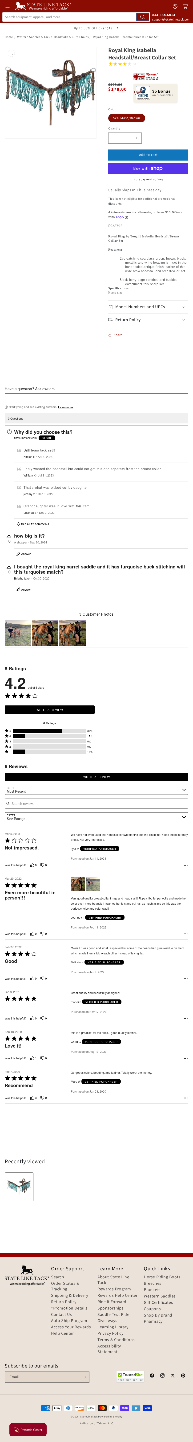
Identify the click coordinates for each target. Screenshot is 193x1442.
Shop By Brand (158, 1315)
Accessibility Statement (109, 1349)
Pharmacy (153, 1321)
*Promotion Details (69, 1308)
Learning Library (113, 1327)
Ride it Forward (111, 1302)
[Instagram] (162, 1376)
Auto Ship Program (69, 1321)
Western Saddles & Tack (33, 37)
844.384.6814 (163, 14)
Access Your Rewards (71, 1327)
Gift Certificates (158, 1302)
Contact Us (61, 1315)
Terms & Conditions (116, 1340)
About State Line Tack (113, 1280)
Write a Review (49, 710)
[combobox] (76, 17)
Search (57, 1277)
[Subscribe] (84, 1377)
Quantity (114, 128)
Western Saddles (160, 1296)
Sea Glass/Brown (126, 118)
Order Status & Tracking (65, 1286)
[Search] (142, 17)
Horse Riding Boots (162, 1277)
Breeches (152, 1283)
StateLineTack (89, 1416)
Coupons (152, 1309)
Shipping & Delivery (69, 1295)
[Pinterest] (183, 1376)
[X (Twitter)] (173, 1376)
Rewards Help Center (117, 1295)
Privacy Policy (110, 1333)
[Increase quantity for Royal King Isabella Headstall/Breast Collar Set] (136, 138)
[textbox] (96, 397)
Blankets (152, 1290)
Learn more (65, 407)
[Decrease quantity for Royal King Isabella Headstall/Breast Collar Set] (114, 138)
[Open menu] (7, 6)
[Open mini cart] (185, 6)
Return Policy (63, 1302)
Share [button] (118, 335)
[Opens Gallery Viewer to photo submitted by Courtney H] (18, 633)
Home (9, 37)
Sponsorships (110, 1308)
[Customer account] (175, 6)
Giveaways (107, 1321)
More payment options (148, 180)
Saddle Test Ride (113, 1315)
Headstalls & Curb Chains (71, 37)
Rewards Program (114, 1289)
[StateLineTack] (43, 6)
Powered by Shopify (110, 1416)
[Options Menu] (185, 865)
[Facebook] (152, 1376)
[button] (148, 307)
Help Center (62, 1333)
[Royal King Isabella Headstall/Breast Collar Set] (19, 1187)
